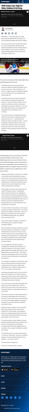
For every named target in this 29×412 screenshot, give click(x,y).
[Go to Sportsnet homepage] (5, 2)
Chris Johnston (8, 28)
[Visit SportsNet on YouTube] (6, 397)
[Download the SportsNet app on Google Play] (15, 369)
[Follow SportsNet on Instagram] (15, 397)
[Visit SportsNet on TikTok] (19, 397)
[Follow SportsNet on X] (2, 397)
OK (14, 24)
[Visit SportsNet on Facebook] (11, 397)
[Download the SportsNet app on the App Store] (5, 369)
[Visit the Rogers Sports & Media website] (7, 405)
